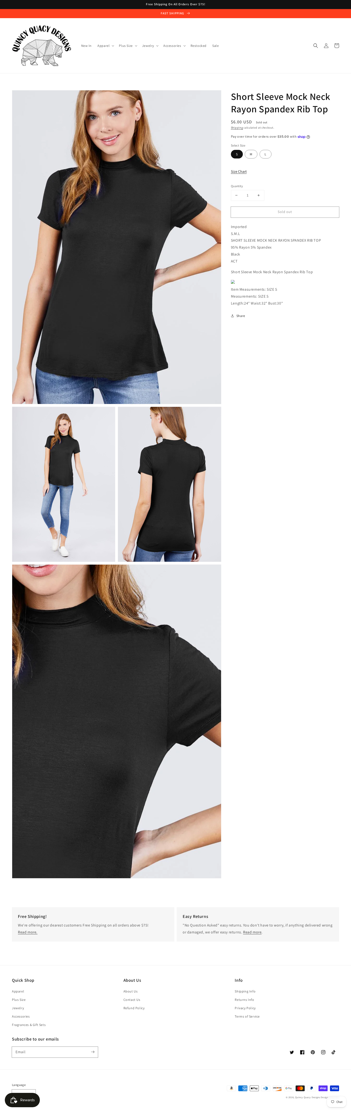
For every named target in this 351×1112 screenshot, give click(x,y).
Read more (252, 932)
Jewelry (18, 1008)
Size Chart (239, 171)
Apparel (18, 991)
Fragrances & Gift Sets (29, 1025)
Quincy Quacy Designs (307, 1097)
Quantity (237, 186)
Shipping (237, 127)
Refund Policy (134, 1008)
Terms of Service (247, 1016)
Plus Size (19, 1000)
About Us (130, 991)
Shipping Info (245, 991)
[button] (315, 45)
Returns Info (244, 1000)
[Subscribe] (92, 1052)
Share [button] (240, 316)
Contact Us (131, 1000)
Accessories (21, 1016)
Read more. (27, 932)
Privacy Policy (245, 1008)
